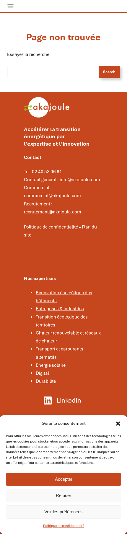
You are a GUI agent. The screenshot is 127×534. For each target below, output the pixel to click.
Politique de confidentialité (63, 526)
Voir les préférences (63, 511)
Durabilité (46, 381)
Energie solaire (51, 365)
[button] (118, 424)
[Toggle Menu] (10, 6)
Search (109, 72)
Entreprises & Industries (60, 309)
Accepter (63, 479)
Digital (42, 373)
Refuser (63, 495)
